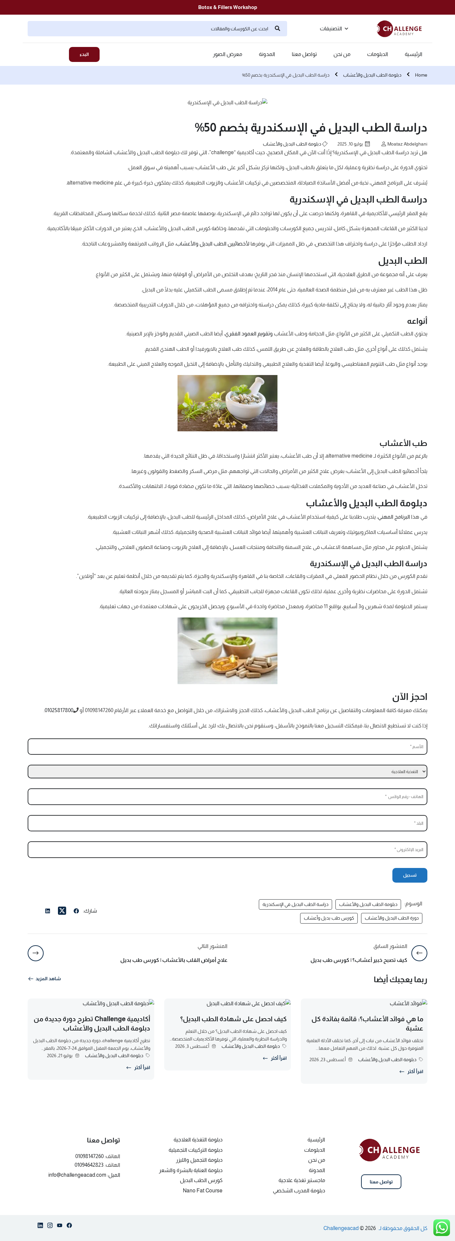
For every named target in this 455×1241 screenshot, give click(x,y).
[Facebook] (76, 912)
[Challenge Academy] (402, 28)
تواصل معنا (304, 54)
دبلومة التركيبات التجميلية (196, 1150)
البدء (84, 54)
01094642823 (89, 1165)
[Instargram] (50, 1226)
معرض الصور (227, 54)
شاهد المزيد (48, 978)
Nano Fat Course (203, 1190)
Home (421, 75)
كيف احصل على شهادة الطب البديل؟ (233, 1019)
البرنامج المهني (394, 517)
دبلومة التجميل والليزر (199, 1160)
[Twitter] (62, 911)
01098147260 (89, 1156)
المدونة (267, 54)
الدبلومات (377, 54)
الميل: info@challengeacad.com (84, 1175)
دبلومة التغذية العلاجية (198, 1139)
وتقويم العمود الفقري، (248, 333)
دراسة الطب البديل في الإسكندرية (295, 904)
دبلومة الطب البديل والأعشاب (372, 75)
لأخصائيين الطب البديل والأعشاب (212, 243)
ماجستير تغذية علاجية (301, 1180)
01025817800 (59, 710)
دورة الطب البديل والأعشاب (392, 918)
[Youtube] (59, 1226)
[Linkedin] (40, 1226)
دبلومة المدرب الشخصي (299, 1190)
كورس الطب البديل (201, 1180)
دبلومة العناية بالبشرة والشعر (191, 1170)
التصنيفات (331, 28)
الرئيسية (413, 54)
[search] (277, 28)
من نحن (341, 54)
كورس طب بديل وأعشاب (329, 918)
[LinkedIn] (48, 912)
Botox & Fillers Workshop (227, 7)
